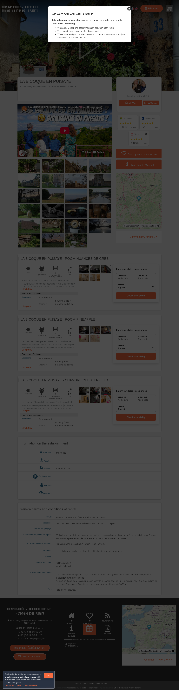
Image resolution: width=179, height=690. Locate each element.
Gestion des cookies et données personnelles (21, 685)
